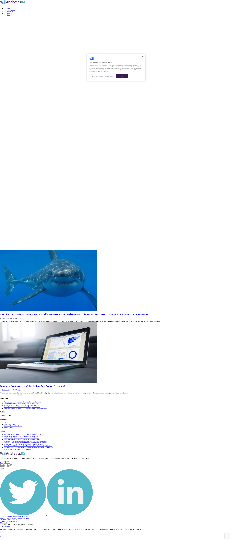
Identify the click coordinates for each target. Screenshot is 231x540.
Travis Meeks (5, 318)
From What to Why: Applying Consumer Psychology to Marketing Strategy (25, 408)
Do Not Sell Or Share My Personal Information (13, 516)
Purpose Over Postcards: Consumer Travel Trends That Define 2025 (23, 444)
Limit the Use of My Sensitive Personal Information (14, 518)
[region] (116, 67)
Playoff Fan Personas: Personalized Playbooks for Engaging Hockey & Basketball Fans (29, 447)
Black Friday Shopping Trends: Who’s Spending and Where (21, 403)
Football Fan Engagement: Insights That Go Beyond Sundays (21, 405)
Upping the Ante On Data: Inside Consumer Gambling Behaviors (22, 402)
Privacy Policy (4, 523)
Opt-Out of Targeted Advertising (9, 521)
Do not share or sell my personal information (103, 76)
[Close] (143, 56)
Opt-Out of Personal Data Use (8, 519)
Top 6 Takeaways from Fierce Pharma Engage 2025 (18, 449)
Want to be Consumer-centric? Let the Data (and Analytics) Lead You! (32, 386)
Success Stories (4, 461)
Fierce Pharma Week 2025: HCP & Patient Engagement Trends (22, 407)
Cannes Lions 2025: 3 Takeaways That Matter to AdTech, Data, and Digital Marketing (28, 446)
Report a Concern (5, 526)
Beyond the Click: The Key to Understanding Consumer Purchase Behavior (25, 442)
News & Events (8, 427)
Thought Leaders (5, 463)
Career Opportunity (9, 424)
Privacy (9, 15)
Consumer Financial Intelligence (13, 426)
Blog (19, 318)
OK (122, 76)
